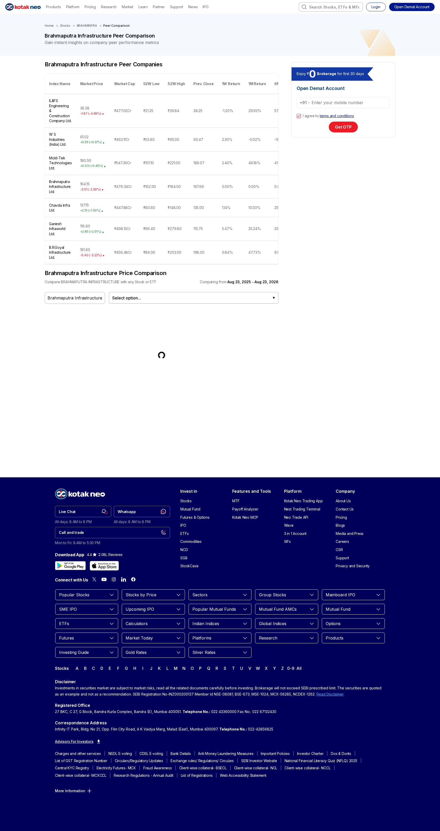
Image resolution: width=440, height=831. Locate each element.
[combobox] (331, 7)
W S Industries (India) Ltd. (57, 139)
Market (127, 7)
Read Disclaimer (330, 694)
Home (49, 26)
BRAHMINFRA (87, 26)
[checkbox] (299, 116)
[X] (94, 579)
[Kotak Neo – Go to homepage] (23, 7)
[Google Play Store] (70, 566)
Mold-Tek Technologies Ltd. (60, 163)
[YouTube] (104, 579)
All (298, 668)
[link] (83, 511)
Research (109, 7)
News (193, 7)
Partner (159, 7)
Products (53, 7)
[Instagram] (113, 579)
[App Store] (104, 566)
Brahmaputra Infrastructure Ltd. (60, 186)
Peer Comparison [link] (116, 26)
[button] (412, 7)
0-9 (290, 668)
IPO (205, 7)
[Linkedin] (123, 579)
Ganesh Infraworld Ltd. (57, 229)
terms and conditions (337, 116)
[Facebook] (133, 579)
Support (176, 7)
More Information (70, 791)
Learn (143, 7)
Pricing (90, 7)
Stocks (65, 26)
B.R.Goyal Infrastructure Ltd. (60, 252)
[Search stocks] (304, 7)
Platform (72, 7)
